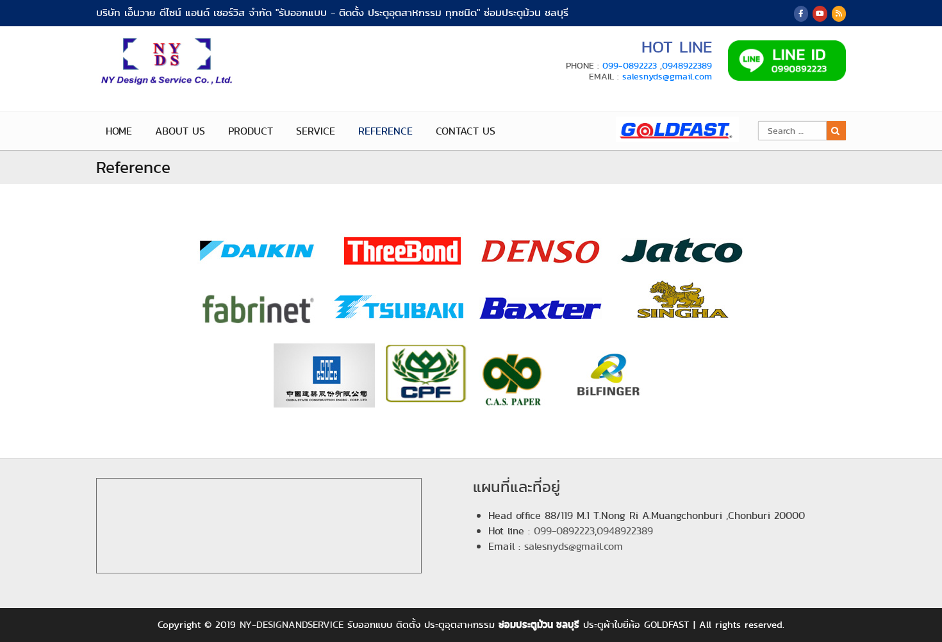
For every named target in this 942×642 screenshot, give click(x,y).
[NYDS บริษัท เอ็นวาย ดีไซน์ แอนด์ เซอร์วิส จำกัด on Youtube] (820, 13)
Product (250, 131)
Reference (385, 131)
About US (180, 131)
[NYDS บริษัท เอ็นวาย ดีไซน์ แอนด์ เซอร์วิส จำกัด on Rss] (839, 13)
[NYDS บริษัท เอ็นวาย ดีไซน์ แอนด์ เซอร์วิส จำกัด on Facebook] (801, 13)
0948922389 (687, 65)
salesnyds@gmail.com (667, 76)
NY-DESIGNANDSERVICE (291, 625)
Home (119, 131)
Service (315, 131)
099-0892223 (629, 65)
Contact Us (465, 131)
